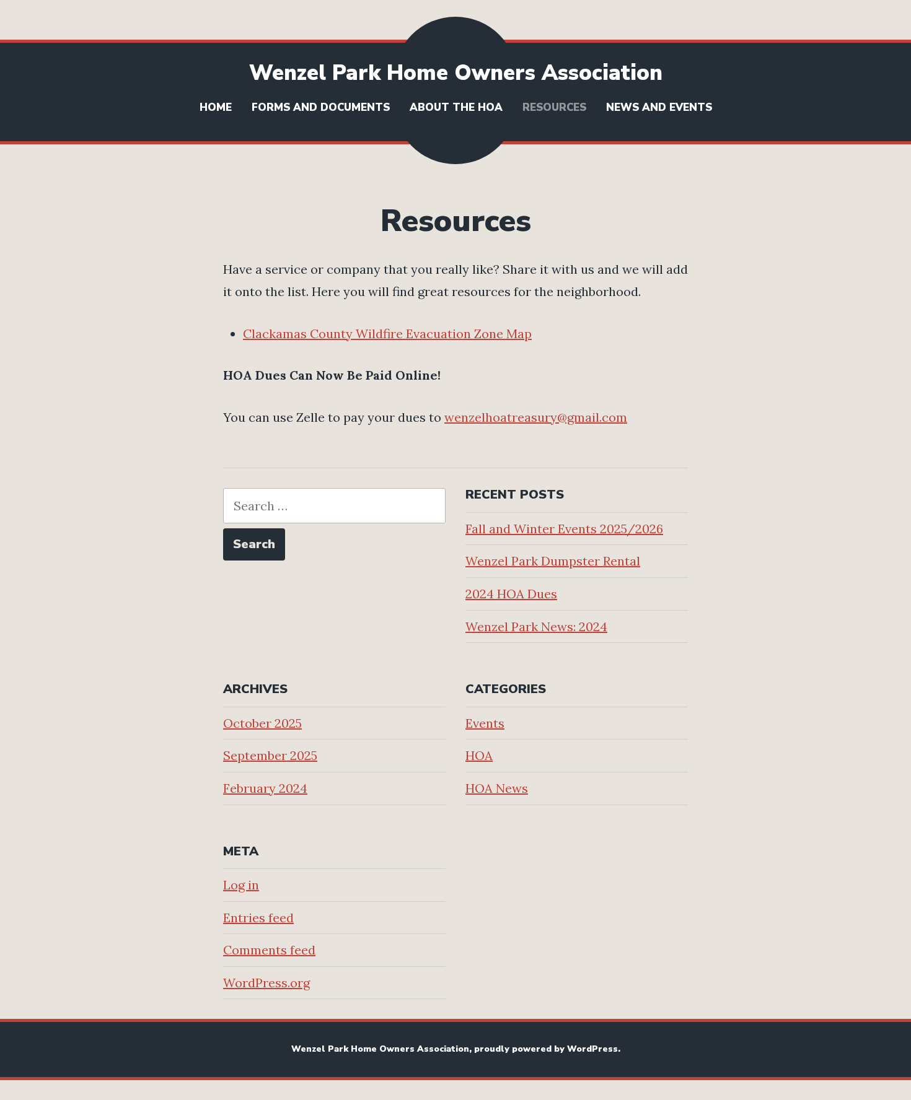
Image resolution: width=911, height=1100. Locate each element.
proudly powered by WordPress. (547, 1049)
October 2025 (262, 723)
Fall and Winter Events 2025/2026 (564, 528)
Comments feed (269, 950)
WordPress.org (266, 982)
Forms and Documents (321, 107)
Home (216, 107)
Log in (241, 885)
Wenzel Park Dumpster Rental (552, 561)
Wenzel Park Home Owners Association (455, 72)
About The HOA (456, 107)
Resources (554, 107)
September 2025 (270, 755)
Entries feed (258, 917)
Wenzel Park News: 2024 (536, 626)
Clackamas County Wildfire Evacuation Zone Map (387, 333)
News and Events (659, 107)
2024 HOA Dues (511, 593)
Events (484, 723)
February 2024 (265, 788)
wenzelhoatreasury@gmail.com (535, 417)
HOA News (496, 788)
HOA (479, 755)
